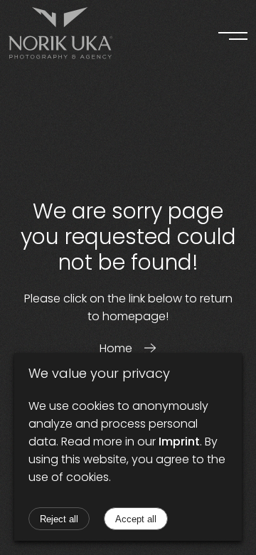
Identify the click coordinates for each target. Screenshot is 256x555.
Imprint (179, 441)
